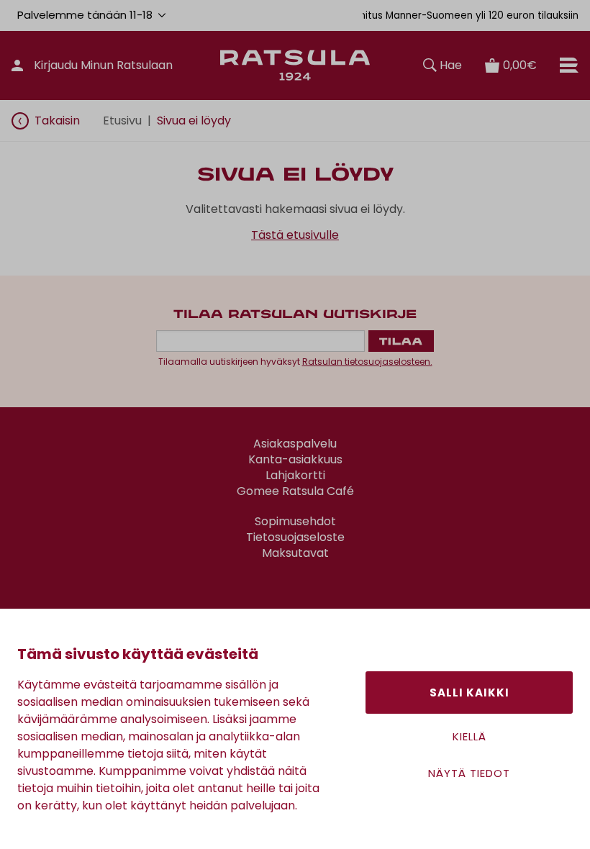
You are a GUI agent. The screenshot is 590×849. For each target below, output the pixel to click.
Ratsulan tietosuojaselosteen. (367, 361)
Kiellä (469, 736)
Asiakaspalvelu (295, 444)
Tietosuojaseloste (295, 537)
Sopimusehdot (295, 522)
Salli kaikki (469, 692)
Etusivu (122, 120)
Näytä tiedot (469, 773)
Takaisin (57, 120)
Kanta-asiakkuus (295, 460)
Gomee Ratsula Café (295, 491)
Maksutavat (295, 553)
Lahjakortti (295, 475)
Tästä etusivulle (295, 235)
